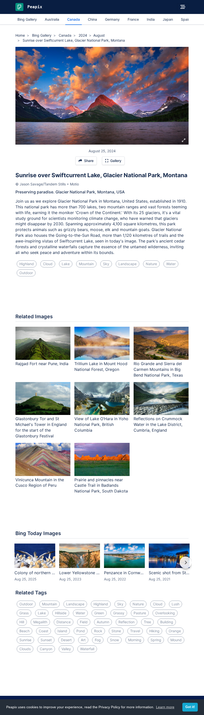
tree (147, 622)
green (99, 613)
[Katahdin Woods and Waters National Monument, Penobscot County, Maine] (20, 95)
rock (98, 631)
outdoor (26, 273)
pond (80, 631)
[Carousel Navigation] (102, 565)
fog (98, 640)
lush (175, 604)
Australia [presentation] (52, 19)
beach (24, 631)
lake (66, 264)
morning (134, 640)
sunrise (25, 640)
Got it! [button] (190, 707)
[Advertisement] (102, 297)
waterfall (87, 649)
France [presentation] (133, 19)
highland (26, 264)
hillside (60, 613)
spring (156, 640)
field (84, 622)
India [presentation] (151, 19)
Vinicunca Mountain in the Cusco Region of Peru (39, 482)
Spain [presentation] (185, 19)
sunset (46, 640)
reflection (126, 622)
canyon (46, 649)
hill (21, 622)
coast (43, 631)
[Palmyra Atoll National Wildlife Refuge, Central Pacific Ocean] (184, 95)
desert (66, 640)
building (166, 622)
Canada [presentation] (73, 19)
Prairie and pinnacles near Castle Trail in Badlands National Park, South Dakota (101, 485)
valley (66, 649)
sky (106, 264)
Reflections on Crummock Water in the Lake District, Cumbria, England (158, 424)
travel (135, 631)
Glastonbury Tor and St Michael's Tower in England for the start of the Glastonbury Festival (41, 427)
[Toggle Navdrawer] (183, 7)
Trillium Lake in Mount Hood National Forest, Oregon (100, 366)
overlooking (165, 613)
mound (176, 640)
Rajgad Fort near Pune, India (41, 363)
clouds (25, 649)
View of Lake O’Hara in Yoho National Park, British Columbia (101, 424)
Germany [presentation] (112, 19)
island (62, 631)
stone (116, 631)
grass (24, 613)
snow (114, 640)
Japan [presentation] (168, 19)
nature (151, 264)
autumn (103, 622)
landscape (127, 264)
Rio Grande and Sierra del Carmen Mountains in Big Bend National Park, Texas (158, 369)
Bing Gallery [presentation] (27, 19)
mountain (86, 264)
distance (63, 622)
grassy (118, 613)
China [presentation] (92, 19)
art (83, 640)
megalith (40, 622)
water (171, 264)
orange (175, 631)
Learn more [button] (165, 707)
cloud (47, 264)
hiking (154, 631)
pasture (140, 613)
